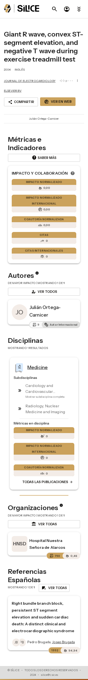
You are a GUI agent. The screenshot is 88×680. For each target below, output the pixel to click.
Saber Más (44, 158)
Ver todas (44, 524)
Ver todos (44, 292)
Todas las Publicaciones (47, 482)
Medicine (37, 367)
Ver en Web (58, 102)
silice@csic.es (49, 675)
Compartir (21, 102)
